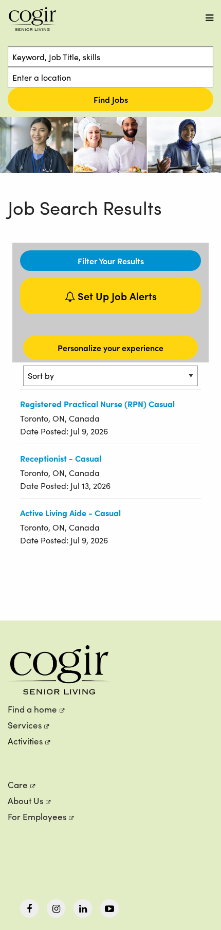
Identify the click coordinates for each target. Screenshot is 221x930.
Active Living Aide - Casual (70, 512)
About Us (25, 801)
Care (18, 785)
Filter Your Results (111, 260)
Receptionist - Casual (60, 458)
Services (25, 725)
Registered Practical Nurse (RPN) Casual (97, 403)
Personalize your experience (110, 347)
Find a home (32, 709)
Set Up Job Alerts (116, 295)
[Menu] (209, 17)
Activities (25, 741)
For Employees (37, 817)
